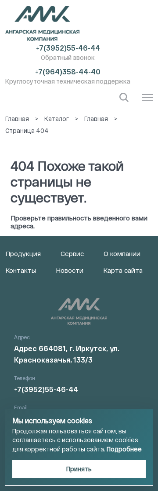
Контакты (20, 270)
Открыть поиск (124, 98)
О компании (122, 253)
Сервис (72, 253)
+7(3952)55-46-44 (68, 48)
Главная (17, 118)
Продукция (23, 253)
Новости (69, 270)
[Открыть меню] (147, 97)
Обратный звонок (68, 57)
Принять (79, 469)
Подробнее (124, 449)
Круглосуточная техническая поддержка (67, 81)
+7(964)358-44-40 (68, 71)
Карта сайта (123, 270)
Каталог (56, 118)
